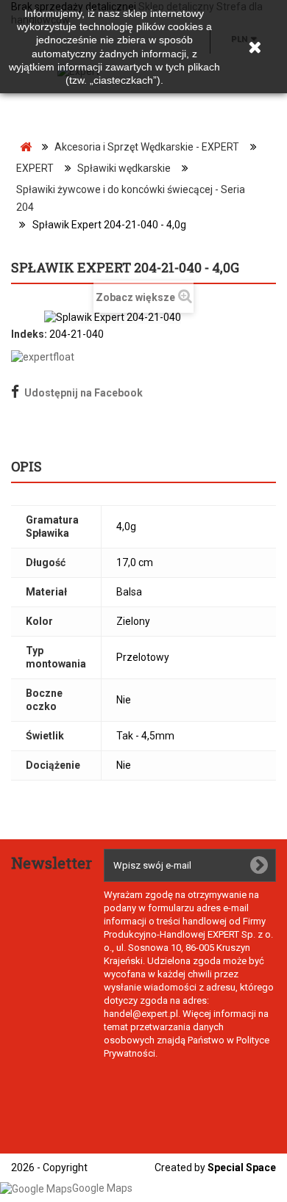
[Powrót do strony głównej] (26, 147)
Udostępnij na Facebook (83, 393)
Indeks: (29, 334)
